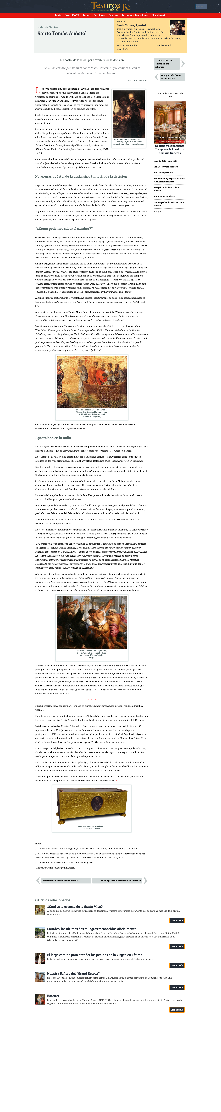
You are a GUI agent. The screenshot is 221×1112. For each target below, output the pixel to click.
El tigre (157, 211)
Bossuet (53, 996)
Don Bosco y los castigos (166, 166)
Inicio (58, 15)
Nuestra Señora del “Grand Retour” (73, 973)
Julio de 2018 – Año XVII (165, 161)
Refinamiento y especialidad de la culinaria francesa (169, 180)
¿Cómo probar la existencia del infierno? (121, 880)
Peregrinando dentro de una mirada (60, 880)
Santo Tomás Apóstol (164, 196)
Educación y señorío (164, 172)
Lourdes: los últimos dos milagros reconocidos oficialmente (91, 929)
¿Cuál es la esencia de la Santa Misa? (75, 906)
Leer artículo (177, 920)
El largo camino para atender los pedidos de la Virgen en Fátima (94, 955)
